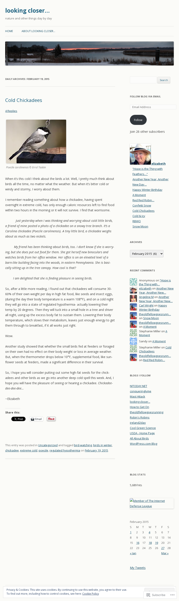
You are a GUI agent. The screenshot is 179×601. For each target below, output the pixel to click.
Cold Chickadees (23, 100)
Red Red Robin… (143, 200)
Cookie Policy (90, 594)
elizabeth (145, 288)
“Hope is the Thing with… (155, 282)
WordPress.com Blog (143, 444)
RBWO (137, 221)
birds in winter (102, 445)
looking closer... (140, 402)
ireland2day (138, 423)
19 (156, 543)
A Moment (139, 195)
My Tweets (138, 568)
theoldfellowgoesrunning (146, 412)
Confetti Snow (142, 205)
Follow (138, 120)
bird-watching (83, 445)
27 (162, 548)
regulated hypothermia (65, 450)
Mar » (165, 553)
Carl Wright (146, 305)
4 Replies (11, 111)
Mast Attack (137, 396)
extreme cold (28, 450)
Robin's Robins (140, 417)
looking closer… (27, 10)
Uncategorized (48, 445)
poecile (43, 450)
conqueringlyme (140, 391)
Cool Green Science (143, 428)
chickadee (12, 450)
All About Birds (139, 438)
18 (150, 543)
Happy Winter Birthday (147, 190)
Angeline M (146, 297)
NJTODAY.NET (138, 386)
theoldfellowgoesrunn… (155, 314)
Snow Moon (140, 226)
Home (9, 31)
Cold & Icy (139, 216)
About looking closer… (38, 31)
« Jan (133, 553)
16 (137, 543)
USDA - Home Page (142, 433)
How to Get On (139, 407)
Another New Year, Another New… (156, 290)
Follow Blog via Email (145, 96)
